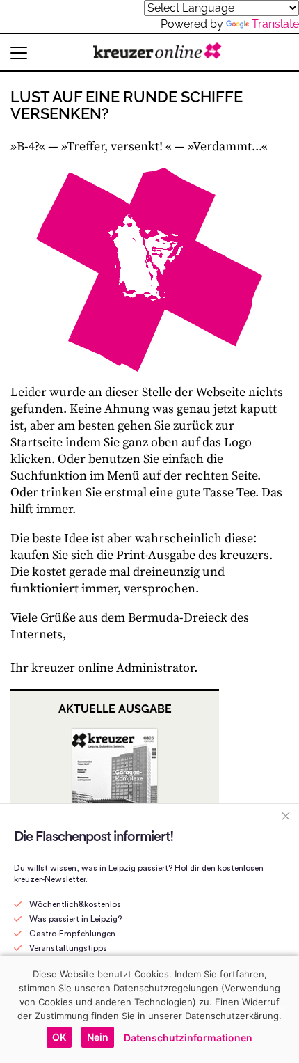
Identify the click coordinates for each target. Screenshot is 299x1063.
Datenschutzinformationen (188, 1038)
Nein (97, 1037)
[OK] (282, 1009)
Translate (275, 24)
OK (59, 1037)
